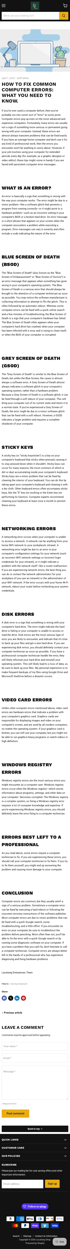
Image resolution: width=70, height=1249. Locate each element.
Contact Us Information (46, 1236)
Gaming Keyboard (18, 984)
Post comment (15, 1113)
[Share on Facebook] (4, 998)
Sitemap (27, 1236)
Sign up (52, 1183)
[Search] (63, 16)
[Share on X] (10, 998)
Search (16, 1236)
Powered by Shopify (35, 1243)
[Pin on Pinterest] (23, 998)
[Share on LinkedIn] (17, 998)
